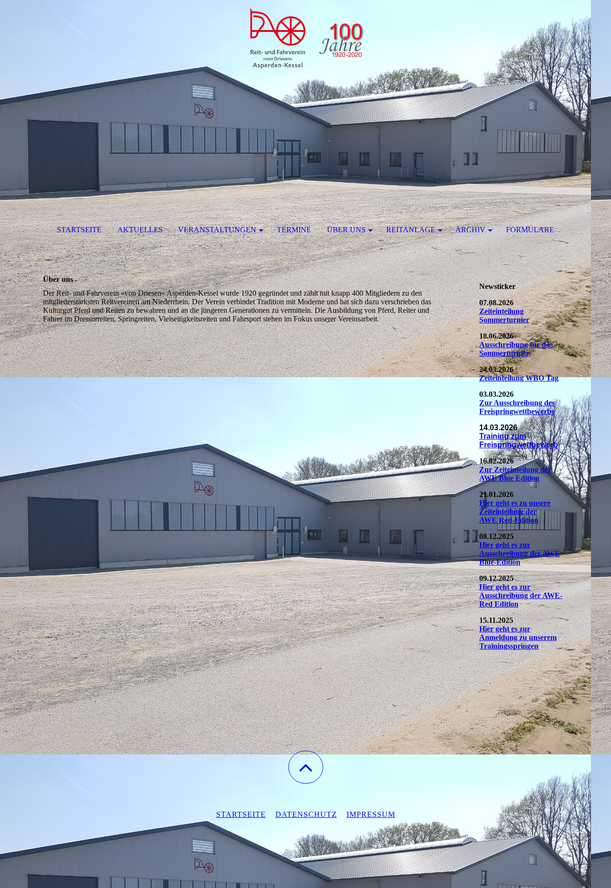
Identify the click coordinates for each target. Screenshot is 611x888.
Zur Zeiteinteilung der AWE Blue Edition (515, 473)
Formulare (530, 230)
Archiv (470, 230)
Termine (294, 230)
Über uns (346, 230)
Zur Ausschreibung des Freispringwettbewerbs (517, 407)
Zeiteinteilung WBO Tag (518, 378)
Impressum (371, 814)
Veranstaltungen (217, 230)
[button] (305, 767)
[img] (305, 47)
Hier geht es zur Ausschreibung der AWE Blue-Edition (519, 553)
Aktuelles (140, 230)
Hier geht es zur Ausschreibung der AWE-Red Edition (520, 595)
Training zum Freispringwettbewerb (518, 440)
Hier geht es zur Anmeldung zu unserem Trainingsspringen (518, 637)
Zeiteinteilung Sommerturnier (504, 315)
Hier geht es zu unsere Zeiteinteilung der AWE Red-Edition (514, 511)
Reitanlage (410, 230)
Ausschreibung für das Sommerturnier (516, 349)
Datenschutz (306, 814)
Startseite (79, 230)
